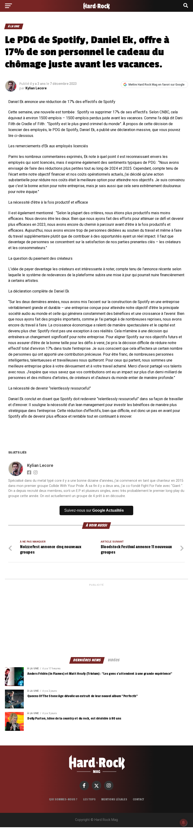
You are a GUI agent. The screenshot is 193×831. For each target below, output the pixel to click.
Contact (138, 799)
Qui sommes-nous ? (63, 799)
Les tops (89, 799)
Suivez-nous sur (94, 510)
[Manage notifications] (183, 822)
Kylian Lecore (36, 88)
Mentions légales (114, 799)
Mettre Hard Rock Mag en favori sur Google (157, 84)
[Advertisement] (96, 620)
